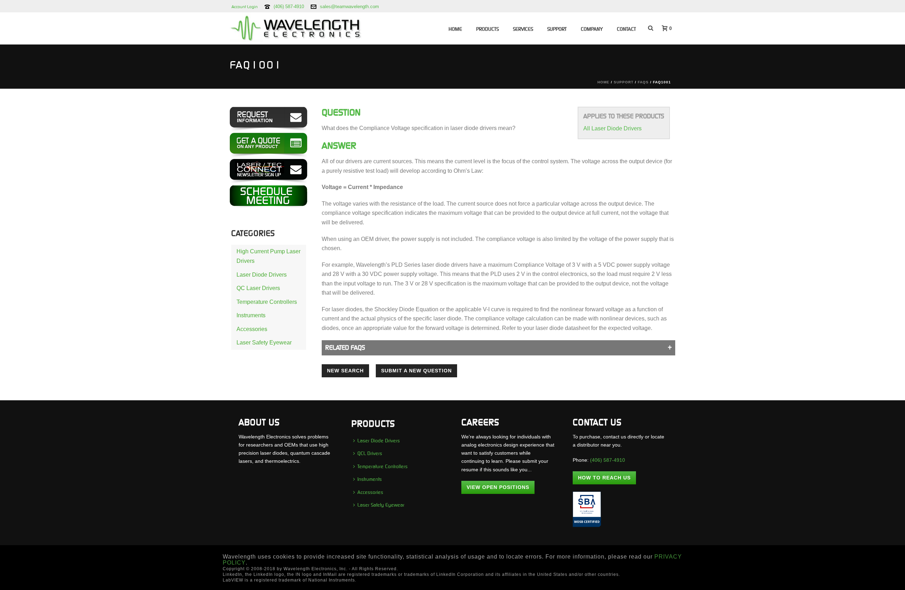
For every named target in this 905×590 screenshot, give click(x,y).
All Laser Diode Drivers (612, 128)
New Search (345, 370)
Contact (626, 29)
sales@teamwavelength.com (349, 6)
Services (523, 29)
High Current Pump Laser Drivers (268, 256)
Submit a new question (416, 370)
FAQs (643, 82)
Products (487, 29)
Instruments (251, 315)
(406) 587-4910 (289, 6)
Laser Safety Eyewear (264, 343)
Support (557, 29)
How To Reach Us (604, 477)
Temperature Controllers (267, 302)
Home (455, 29)
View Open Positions (498, 487)
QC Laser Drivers (258, 288)
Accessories (252, 329)
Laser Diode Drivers (262, 275)
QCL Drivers (369, 453)
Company (592, 29)
